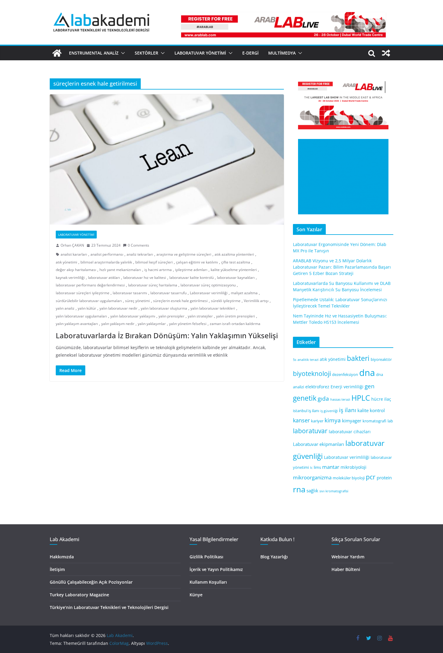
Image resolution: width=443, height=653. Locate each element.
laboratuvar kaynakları (236, 277)
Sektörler (146, 53)
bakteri (358, 358)
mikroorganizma (312, 477)
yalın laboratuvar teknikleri (212, 308)
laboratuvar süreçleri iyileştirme (82, 292)
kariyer (317, 421)
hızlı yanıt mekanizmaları (120, 269)
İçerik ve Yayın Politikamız (216, 569)
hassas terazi (340, 399)
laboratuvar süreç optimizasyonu (208, 285)
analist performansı (106, 254)
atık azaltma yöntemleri (234, 254)
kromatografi (374, 421)
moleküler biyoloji (349, 478)
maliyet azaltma (244, 292)
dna (367, 373)
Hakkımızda (62, 557)
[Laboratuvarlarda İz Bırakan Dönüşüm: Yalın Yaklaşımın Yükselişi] (167, 159)
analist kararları (74, 254)
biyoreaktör (381, 359)
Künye (196, 595)
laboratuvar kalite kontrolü (191, 277)
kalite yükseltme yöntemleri (234, 269)
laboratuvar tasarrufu (168, 292)
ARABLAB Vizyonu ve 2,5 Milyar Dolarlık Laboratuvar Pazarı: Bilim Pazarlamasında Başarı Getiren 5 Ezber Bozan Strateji (342, 267)
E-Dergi (250, 53)
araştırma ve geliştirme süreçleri (183, 254)
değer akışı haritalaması (76, 269)
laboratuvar (310, 431)
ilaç (387, 399)
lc (311, 467)
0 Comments (138, 245)
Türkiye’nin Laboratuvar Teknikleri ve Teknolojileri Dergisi (109, 607)
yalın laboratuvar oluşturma (164, 308)
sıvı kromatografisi (333, 491)
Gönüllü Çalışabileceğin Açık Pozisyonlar (91, 582)
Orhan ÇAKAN (72, 245)
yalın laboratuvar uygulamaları (81, 316)
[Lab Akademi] (57, 53)
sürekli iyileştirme (225, 300)
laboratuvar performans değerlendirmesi (90, 285)
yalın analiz (65, 308)
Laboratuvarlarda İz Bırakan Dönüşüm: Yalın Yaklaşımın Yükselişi (167, 335)
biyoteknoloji (312, 373)
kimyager (351, 421)
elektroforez (317, 387)
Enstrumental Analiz (93, 53)
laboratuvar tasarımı (130, 292)
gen (370, 386)
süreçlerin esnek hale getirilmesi (180, 300)
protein (384, 478)
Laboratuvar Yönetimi (200, 53)
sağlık (312, 490)
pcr (370, 477)
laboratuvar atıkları (104, 277)
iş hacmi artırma (158, 269)
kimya (333, 420)
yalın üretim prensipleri (235, 316)
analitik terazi (308, 360)
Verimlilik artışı (256, 300)
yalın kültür (87, 308)
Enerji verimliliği (347, 387)
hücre (377, 399)
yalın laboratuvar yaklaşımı (132, 316)
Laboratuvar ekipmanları (318, 444)
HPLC (360, 398)
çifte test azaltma (235, 262)
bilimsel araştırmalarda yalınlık (106, 262)
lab (390, 421)
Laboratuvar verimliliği (209, 292)
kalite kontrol (371, 410)
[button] (121, 53)
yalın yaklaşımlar (152, 323)
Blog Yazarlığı (274, 557)
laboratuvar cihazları (350, 431)
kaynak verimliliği (70, 277)
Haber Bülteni (345, 569)
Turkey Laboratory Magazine (79, 595)
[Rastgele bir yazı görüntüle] (386, 53)
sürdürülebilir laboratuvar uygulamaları (89, 300)
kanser (301, 420)
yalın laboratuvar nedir (118, 308)
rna (299, 489)
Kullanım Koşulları (208, 582)
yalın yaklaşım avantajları (77, 323)
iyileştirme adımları (191, 269)
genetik (304, 398)
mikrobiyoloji (353, 467)
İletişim (57, 569)
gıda (323, 398)
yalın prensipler (171, 316)
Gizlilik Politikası (206, 557)
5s (294, 360)
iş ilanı (347, 410)
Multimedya (282, 53)
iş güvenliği (329, 411)
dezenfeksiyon (345, 374)
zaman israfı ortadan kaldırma (235, 323)
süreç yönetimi (137, 300)
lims (317, 467)
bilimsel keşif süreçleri (154, 262)
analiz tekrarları (140, 254)
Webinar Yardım (347, 557)
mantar (330, 466)
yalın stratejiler (200, 316)
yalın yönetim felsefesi (187, 323)
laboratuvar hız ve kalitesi (144, 277)
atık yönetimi (66, 262)
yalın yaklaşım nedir (117, 323)
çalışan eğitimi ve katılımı (197, 262)
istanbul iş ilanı (306, 410)
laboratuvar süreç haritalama (152, 285)
